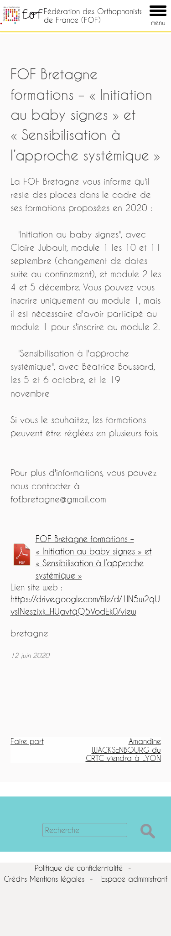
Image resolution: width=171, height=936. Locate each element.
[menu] (145, 4)
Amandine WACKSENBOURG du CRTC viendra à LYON (123, 749)
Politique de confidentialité (79, 868)
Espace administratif (134, 878)
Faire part (27, 741)
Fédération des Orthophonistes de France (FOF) (95, 15)
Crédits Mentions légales (44, 878)
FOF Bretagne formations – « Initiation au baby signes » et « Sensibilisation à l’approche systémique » (94, 557)
